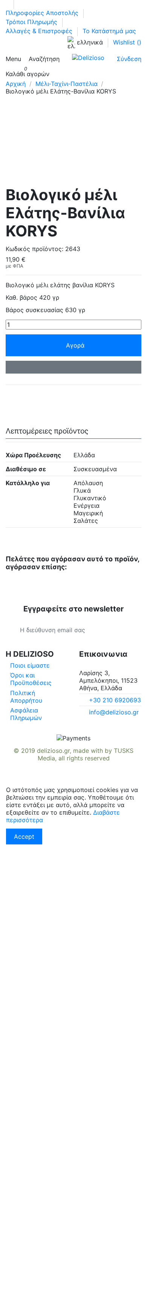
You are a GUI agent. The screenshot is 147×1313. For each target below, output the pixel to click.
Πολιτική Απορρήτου (26, 696)
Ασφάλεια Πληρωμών (26, 714)
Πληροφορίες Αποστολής (43, 13)
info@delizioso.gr (114, 712)
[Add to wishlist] (73, 367)
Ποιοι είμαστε (30, 665)
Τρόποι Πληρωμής (32, 22)
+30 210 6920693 (115, 700)
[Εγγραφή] (127, 629)
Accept (24, 836)
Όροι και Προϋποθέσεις (31, 678)
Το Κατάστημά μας (109, 31)
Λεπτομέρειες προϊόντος (47, 431)
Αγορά (75, 345)
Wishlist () (127, 42)
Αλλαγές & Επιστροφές (40, 31)
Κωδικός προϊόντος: (34, 249)
